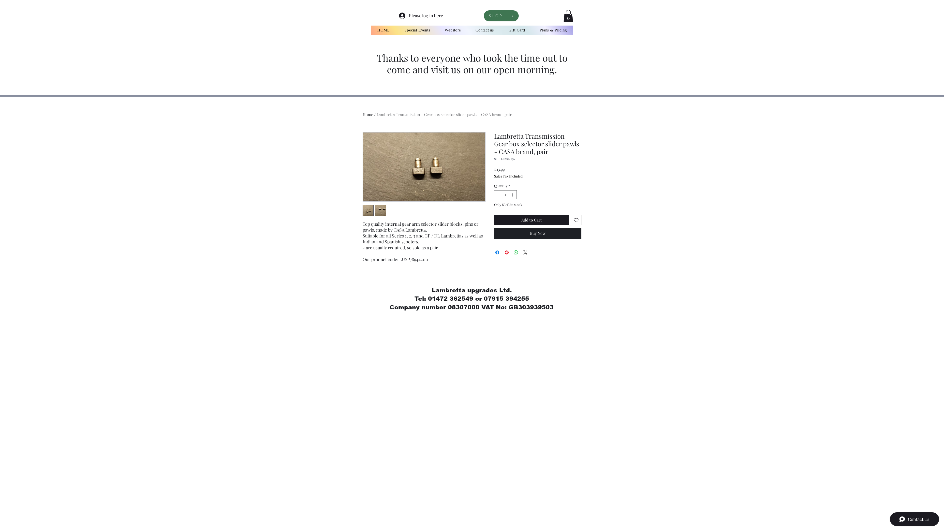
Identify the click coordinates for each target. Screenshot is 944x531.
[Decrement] (498, 195)
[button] (568, 16)
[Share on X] (525, 252)
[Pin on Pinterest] (507, 252)
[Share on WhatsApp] (516, 252)
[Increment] (513, 195)
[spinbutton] (505, 195)
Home (368, 114)
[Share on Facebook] (497, 252)
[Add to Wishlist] (576, 220)
